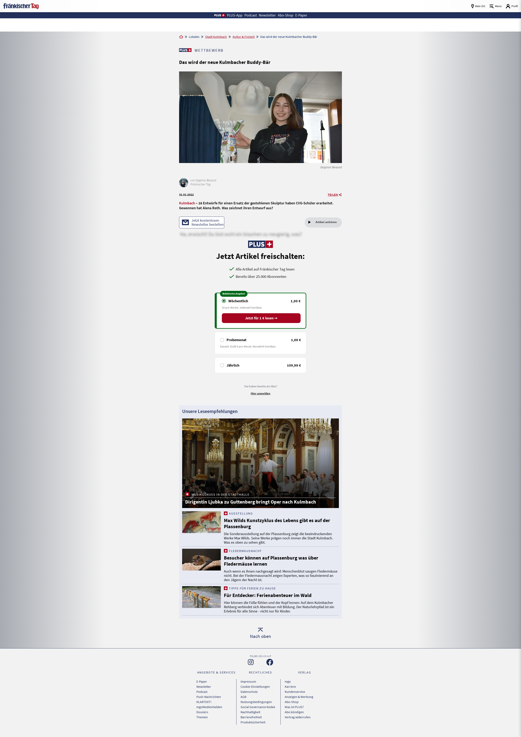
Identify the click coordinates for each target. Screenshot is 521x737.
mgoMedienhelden (209, 707)
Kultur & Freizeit (244, 37)
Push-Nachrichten (208, 697)
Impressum (248, 681)
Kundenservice (295, 692)
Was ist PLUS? (294, 707)
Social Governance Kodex (258, 707)
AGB (243, 697)
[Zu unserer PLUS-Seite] (185, 50)
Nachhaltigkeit (250, 712)
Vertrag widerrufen (298, 717)
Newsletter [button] (267, 15)
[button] (219, 15)
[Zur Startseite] (181, 37)
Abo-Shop (292, 702)
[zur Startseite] (21, 5)
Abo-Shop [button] (285, 15)
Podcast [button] (250, 15)
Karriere (290, 686)
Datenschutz (249, 692)
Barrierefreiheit (251, 717)
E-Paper (201, 681)
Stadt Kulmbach (216, 37)
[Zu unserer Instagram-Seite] (251, 662)
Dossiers (202, 712)
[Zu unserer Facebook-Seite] (269, 662)
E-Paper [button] (301, 15)
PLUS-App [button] (234, 15)
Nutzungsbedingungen (256, 702)
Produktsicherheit (253, 722)
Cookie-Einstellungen (255, 686)
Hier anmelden (260, 393)
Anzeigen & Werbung (299, 697)
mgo (288, 681)
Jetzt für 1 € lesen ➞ (261, 318)
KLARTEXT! (203, 702)
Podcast (201, 692)
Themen (202, 717)
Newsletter (203, 686)
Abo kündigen (294, 712)
